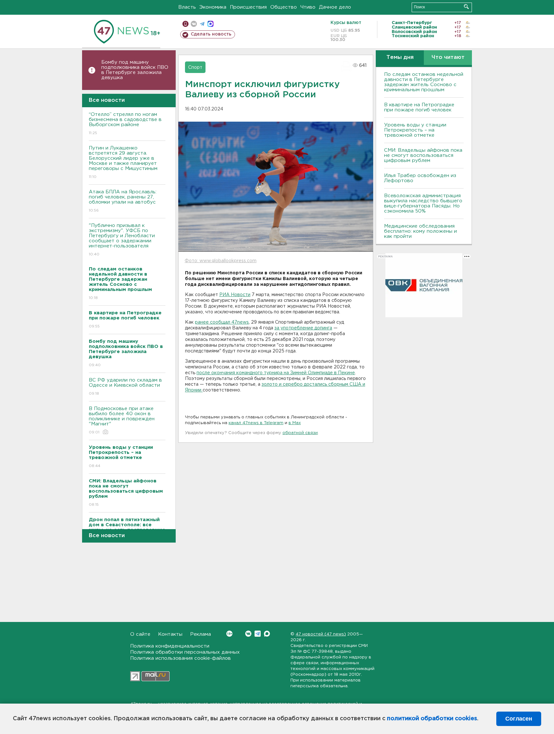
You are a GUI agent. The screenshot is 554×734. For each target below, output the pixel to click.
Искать (466, 6)
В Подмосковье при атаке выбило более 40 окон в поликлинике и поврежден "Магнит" (122, 420)
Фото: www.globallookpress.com (220, 261)
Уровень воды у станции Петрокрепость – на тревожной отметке (415, 130)
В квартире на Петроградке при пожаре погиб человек (419, 107)
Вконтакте (248, 634)
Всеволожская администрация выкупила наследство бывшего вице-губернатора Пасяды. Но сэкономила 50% (423, 203)
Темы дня (400, 57)
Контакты (170, 634)
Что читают (448, 57)
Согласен (518, 718)
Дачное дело (335, 7)
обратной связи (300, 433)
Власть (187, 7)
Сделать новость (211, 34)
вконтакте (194, 24)
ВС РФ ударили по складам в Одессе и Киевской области (125, 386)
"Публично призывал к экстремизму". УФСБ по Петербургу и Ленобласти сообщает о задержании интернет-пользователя (122, 239)
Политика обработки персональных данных (185, 652)
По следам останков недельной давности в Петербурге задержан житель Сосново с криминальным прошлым (423, 82)
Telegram (258, 634)
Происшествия (248, 7)
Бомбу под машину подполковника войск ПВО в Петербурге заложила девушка (134, 70)
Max (267, 634)
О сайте (140, 634)
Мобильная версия (185, 24)
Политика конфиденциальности (169, 646)
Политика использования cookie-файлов (180, 658)
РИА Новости (234, 295)
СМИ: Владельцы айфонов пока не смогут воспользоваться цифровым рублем (423, 155)
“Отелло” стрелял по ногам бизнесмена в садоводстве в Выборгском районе (125, 123)
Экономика (212, 7)
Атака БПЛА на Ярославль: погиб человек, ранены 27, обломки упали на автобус (122, 201)
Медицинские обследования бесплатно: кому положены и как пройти (420, 231)
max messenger (210, 24)
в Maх (295, 423)
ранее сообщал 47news (222, 322)
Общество (283, 7)
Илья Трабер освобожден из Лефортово (420, 178)
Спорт (195, 67)
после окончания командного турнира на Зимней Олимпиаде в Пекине (276, 373)
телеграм (202, 24)
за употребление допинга (303, 328)
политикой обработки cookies (432, 718)
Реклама (200, 634)
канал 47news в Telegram (256, 423)
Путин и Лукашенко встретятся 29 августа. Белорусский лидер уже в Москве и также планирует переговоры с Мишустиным (123, 162)
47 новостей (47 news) (321, 634)
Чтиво (307, 7)
